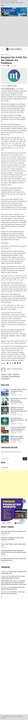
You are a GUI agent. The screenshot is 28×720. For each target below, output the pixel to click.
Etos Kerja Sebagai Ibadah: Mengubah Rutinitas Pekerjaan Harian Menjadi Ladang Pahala (13, 552)
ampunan (16, 374)
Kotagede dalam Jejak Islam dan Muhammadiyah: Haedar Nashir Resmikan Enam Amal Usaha (13, 582)
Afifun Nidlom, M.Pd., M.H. (8, 581)
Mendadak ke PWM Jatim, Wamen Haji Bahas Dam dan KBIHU (12, 538)
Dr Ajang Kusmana (17, 369)
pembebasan (5, 378)
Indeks (2, 5)
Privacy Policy (19, 2)
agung (4, 374)
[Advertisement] (14, 32)
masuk (9, 452)
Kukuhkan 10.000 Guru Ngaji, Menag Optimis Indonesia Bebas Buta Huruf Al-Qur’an (19, 410)
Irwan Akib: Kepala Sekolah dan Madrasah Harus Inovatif (19, 391)
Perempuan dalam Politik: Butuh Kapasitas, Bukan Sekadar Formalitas (18, 428)
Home (2, 2)
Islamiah (7, 54)
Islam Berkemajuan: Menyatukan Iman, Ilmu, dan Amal (19, 419)
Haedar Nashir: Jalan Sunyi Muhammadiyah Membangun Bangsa (18, 400)
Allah (10, 374)
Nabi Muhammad (15, 376)
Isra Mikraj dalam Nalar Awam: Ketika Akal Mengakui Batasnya (13, 559)
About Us (7, 2)
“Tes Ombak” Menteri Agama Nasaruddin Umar (13, 545)
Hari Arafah (5, 376)
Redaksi (13, 2)
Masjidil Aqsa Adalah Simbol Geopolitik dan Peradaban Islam (17, 438)
